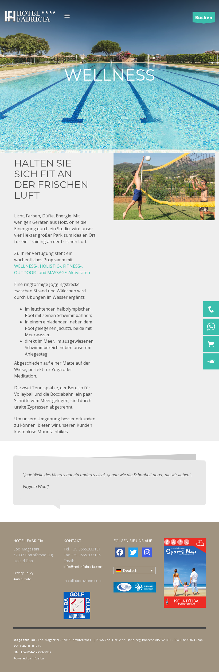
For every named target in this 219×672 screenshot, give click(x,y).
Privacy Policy (23, 573)
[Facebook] (120, 552)
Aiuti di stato (22, 579)
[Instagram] (147, 552)
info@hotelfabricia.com (84, 566)
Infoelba (38, 658)
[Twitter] (133, 552)
